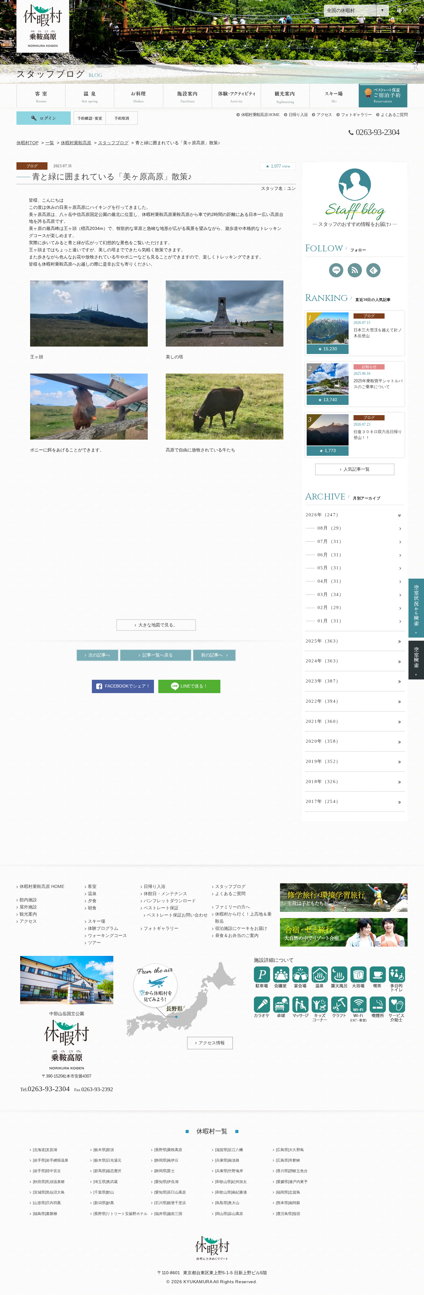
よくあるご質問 (394, 114)
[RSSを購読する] (355, 270)
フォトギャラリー (356, 114)
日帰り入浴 (298, 114)
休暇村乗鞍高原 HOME (260, 114)
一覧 (49, 143)
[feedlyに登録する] (373, 270)
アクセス (324, 114)
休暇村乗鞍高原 (76, 143)
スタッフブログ (113, 143)
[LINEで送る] (336, 270)
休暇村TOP (27, 143)
